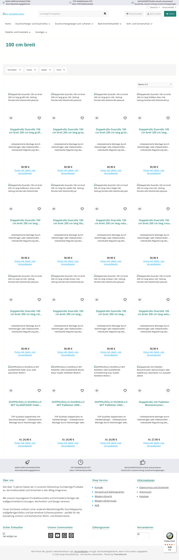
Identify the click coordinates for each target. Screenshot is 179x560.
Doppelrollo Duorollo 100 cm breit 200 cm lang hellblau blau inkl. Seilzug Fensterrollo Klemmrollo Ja (154, 131)
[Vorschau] (11, 118)
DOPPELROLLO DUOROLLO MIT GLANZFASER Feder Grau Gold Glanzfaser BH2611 (25, 403)
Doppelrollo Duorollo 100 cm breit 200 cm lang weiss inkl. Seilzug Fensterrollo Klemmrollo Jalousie (154, 312)
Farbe (29, 69)
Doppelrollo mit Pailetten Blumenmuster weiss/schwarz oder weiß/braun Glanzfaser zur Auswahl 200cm (154, 403)
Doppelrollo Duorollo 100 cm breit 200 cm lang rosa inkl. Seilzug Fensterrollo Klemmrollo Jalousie (153, 222)
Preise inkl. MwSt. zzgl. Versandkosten (25, 172)
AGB (97, 505)
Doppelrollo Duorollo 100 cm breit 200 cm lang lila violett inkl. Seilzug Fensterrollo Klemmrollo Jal (68, 222)
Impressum (145, 491)
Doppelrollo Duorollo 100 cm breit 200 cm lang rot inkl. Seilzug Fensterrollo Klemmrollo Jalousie (25, 312)
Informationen (146, 480)
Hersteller (12, 69)
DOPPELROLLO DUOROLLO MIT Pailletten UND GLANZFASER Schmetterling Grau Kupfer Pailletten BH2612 (111, 403)
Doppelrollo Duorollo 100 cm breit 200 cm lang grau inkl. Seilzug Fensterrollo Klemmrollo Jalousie (68, 131)
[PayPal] (92, 535)
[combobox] (70, 14)
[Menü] (174, 532)
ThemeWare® (120, 554)
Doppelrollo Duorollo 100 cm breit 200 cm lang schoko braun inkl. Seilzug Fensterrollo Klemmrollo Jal (68, 312)
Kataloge (144, 496)
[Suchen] (105, 14)
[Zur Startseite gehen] (13, 13)
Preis (59, 69)
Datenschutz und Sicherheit (154, 487)
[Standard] (143, 535)
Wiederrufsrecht (103, 496)
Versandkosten (81, 551)
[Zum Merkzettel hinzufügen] (39, 118)
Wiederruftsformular (106, 500)
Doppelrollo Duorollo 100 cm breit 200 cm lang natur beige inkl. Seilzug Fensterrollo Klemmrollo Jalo (111, 222)
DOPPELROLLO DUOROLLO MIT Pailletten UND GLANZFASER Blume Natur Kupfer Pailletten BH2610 (68, 403)
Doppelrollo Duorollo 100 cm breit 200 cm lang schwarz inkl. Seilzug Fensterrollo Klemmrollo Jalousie (111, 312)
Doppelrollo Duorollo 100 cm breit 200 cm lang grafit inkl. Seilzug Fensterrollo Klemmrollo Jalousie (25, 131)
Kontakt (99, 487)
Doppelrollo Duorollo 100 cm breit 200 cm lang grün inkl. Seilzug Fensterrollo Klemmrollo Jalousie (111, 131)
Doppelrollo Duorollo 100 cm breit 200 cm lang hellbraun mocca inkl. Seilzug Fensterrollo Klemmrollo (25, 222)
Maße (44, 69)
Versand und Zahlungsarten (109, 491)
